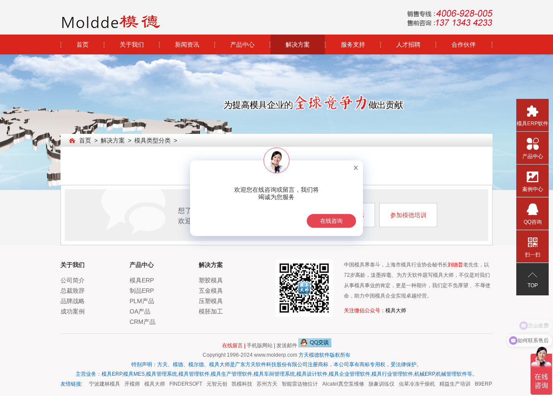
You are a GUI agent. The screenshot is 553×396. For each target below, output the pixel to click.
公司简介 (72, 280)
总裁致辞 (72, 290)
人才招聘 (408, 44)
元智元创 (213, 384)
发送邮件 (286, 345)
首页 (82, 44)
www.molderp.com (275, 355)
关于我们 (132, 44)
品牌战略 (72, 301)
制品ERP (142, 290)
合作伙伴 (463, 44)
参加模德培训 (408, 215)
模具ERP (142, 280)
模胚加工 (211, 311)
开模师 (129, 384)
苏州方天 (264, 384)
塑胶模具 (211, 280)
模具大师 (395, 310)
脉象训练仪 (378, 384)
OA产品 (140, 311)
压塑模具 (211, 301)
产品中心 (242, 44)
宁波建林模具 (101, 384)
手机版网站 (260, 345)
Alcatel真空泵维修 (340, 384)
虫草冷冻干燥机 (414, 384)
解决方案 (298, 44)
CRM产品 (143, 321)
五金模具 (211, 290)
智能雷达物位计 (297, 384)
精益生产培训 (451, 384)
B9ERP (480, 384)
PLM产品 (142, 301)
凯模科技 (239, 384)
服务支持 (353, 44)
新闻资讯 (187, 44)
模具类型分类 (152, 140)
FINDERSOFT (182, 384)
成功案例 (72, 311)
